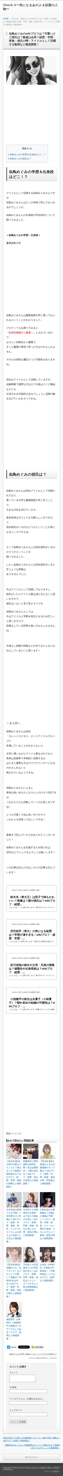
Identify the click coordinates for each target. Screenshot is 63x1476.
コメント (13, 1372)
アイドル (15, 19)
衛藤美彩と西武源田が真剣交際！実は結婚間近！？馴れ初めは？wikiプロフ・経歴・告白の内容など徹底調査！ (30, 1172)
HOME (6, 19)
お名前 (13, 1387)
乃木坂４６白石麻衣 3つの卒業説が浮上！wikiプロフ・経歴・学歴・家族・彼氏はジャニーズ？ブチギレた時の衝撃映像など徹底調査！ (30, 1277)
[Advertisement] (32, 118)
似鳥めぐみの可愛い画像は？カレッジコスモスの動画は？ (33, 1354)
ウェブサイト (15, 1410)
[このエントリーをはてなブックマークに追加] (8, 1347)
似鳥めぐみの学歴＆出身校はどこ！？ (27, 154)
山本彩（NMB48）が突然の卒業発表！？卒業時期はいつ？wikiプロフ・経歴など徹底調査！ (47, 1272)
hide (29, 148)
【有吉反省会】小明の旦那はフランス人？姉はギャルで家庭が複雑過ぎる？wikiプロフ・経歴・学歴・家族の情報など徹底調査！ (13, 1174)
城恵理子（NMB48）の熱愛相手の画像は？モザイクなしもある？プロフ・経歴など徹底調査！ (13, 1329)
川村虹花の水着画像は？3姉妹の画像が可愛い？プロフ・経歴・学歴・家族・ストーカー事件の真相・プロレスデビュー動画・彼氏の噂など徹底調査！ (47, 1224)
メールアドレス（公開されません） (26, 1399)
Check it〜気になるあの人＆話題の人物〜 (35, 1468)
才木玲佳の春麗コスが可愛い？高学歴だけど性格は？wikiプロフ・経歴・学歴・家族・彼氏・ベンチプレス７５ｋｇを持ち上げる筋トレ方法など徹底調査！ (13, 1225)
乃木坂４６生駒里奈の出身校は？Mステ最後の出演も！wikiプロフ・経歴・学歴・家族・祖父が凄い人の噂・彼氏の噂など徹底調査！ (30, 1222)
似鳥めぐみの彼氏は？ (19, 158)
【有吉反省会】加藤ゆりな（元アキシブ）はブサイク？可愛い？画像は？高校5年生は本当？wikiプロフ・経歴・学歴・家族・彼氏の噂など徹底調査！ (13, 1280)
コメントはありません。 (39, 1358)
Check (14, 1347)
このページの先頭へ (51, 1471)
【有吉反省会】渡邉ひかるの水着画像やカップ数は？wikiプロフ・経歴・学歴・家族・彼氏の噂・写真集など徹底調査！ (47, 1172)
